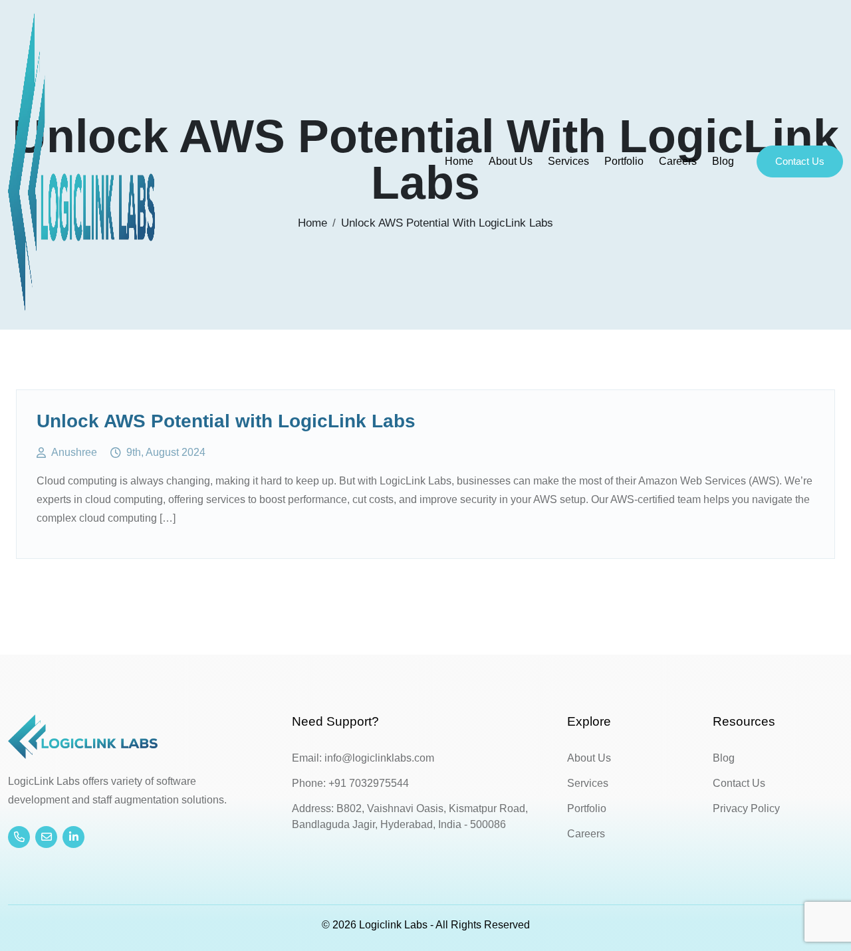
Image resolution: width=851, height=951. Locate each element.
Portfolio (624, 161)
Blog (723, 161)
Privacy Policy (746, 808)
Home (459, 161)
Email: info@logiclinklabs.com (363, 758)
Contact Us (799, 161)
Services (568, 161)
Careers (678, 161)
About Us (511, 161)
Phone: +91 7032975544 (350, 783)
